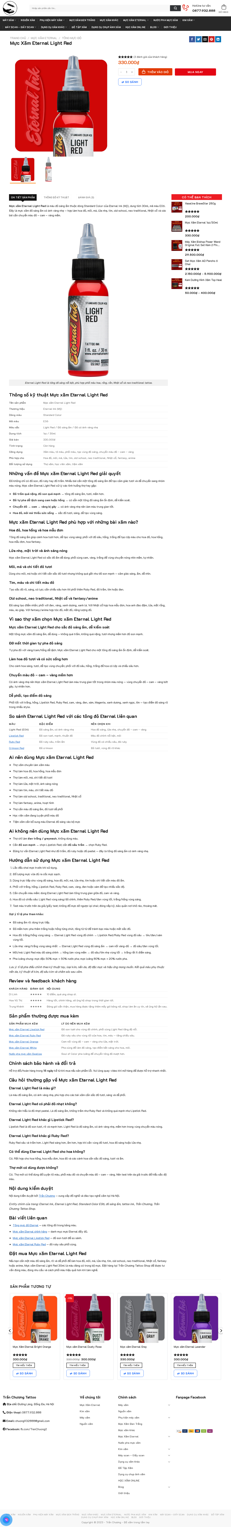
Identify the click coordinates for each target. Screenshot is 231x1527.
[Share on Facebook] (192, 39)
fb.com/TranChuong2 (34, 1429)
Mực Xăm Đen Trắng (82, 20)
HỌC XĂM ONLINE (135, 27)
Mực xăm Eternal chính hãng (30, 1231)
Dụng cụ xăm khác (53, 27)
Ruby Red (14, 741)
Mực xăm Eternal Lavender (190, 1346)
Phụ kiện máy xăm (51, 20)
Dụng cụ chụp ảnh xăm (106, 27)
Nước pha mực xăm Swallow (25, 1053)
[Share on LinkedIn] (218, 39)
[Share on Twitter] (199, 39)
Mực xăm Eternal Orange (23, 1041)
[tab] (23, 197)
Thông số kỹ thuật (56, 197)
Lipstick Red (16, 735)
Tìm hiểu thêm (24, 1365)
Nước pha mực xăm (165, 20)
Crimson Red (16, 748)
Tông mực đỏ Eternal (25, 1225)
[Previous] (10, 1338)
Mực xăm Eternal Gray (133, 1346)
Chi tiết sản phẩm (23, 197)
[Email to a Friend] (205, 39)
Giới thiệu (170, 27)
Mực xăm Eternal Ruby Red (25, 1035)
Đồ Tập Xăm (79, 27)
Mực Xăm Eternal (134, 20)
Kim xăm (187, 20)
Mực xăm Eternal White (23, 1047)
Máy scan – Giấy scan (19, 27)
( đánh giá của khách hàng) (150, 56)
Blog (153, 27)
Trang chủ (18, 38)
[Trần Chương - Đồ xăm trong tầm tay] (13, 8)
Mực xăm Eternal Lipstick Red (26, 1029)
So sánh (131, 82)
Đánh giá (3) (86, 197)
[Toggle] (169, 1405)
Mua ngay (195, 72)
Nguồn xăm (28, 20)
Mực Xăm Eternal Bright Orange (32, 1346)
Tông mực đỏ (71, 38)
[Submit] (175, 8)
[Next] (221, 1338)
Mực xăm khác (109, 20)
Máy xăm (8, 20)
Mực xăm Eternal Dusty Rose (84, 1346)
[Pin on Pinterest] (212, 39)
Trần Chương (47, 1195)
